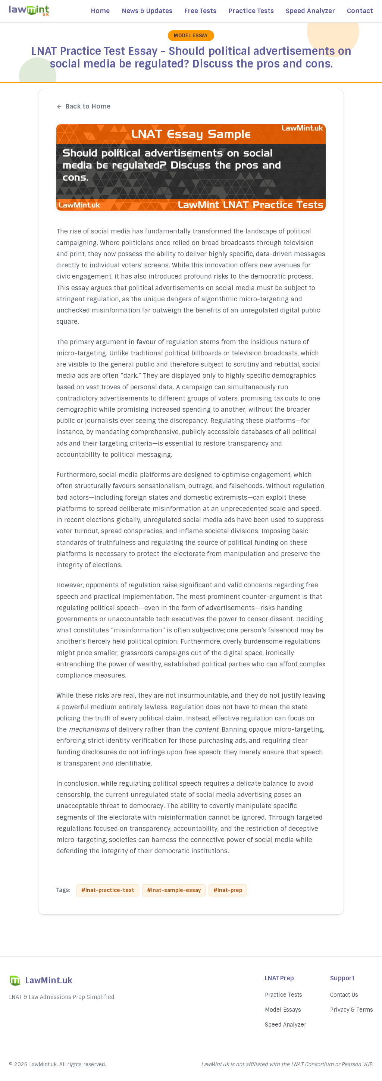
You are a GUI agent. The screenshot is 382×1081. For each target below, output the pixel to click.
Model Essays (283, 1009)
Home (100, 11)
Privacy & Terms (351, 1009)
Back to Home (87, 106)
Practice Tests (251, 11)
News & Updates (147, 11)
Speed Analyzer (310, 11)
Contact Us (344, 995)
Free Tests (200, 11)
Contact (360, 11)
